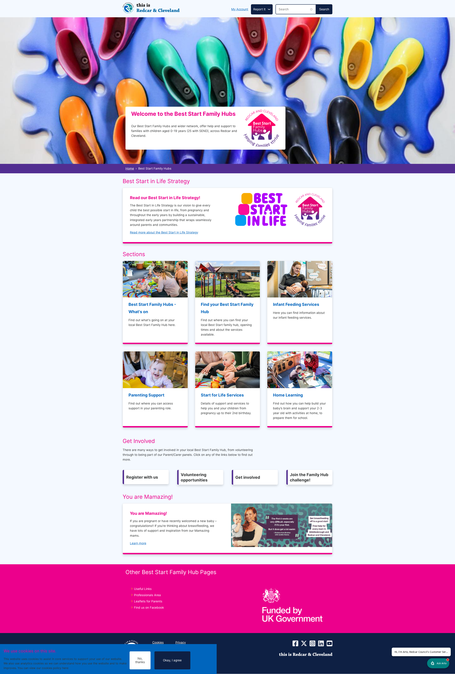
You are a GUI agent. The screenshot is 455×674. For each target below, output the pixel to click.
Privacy (180, 642)
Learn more (138, 543)
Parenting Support (146, 395)
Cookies (75, 668)
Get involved (247, 477)
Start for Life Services (222, 395)
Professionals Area (147, 595)
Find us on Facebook (149, 607)
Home (129, 168)
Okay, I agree (172, 660)
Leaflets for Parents (148, 601)
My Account (239, 9)
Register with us (142, 477)
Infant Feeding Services (296, 304)
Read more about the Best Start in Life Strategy (164, 232)
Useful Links (143, 589)
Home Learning (288, 395)
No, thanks (140, 660)
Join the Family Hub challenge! (309, 477)
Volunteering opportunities (194, 477)
